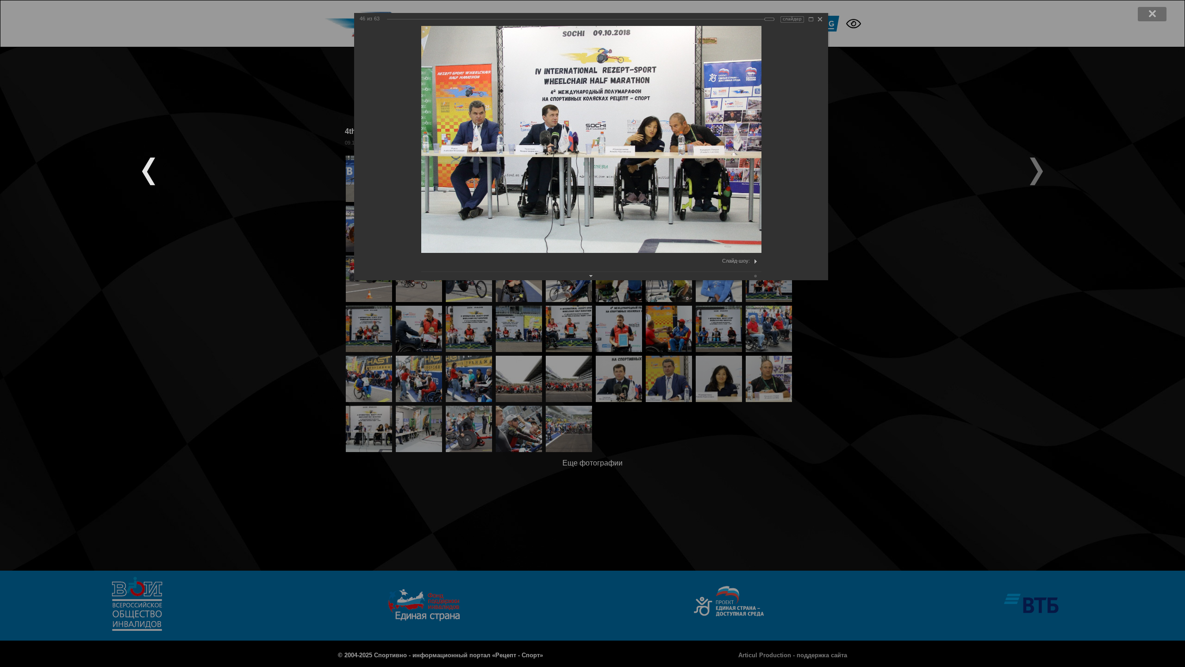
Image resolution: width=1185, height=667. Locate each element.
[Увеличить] (811, 19)
